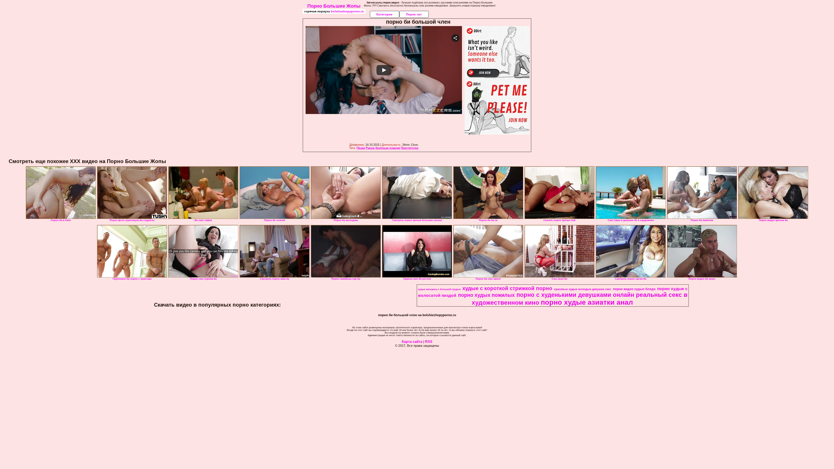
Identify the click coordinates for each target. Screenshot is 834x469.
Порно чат (414, 14)
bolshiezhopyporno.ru (347, 11)
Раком (370, 148)
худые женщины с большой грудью (439, 289)
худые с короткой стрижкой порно (507, 288)
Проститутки (409, 148)
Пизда (361, 148)
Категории (384, 14)
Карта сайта (412, 341)
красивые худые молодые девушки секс (582, 289)
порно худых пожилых (486, 295)
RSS (428, 341)
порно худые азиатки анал (587, 302)
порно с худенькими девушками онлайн (575, 295)
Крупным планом (388, 148)
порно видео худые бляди (634, 289)
